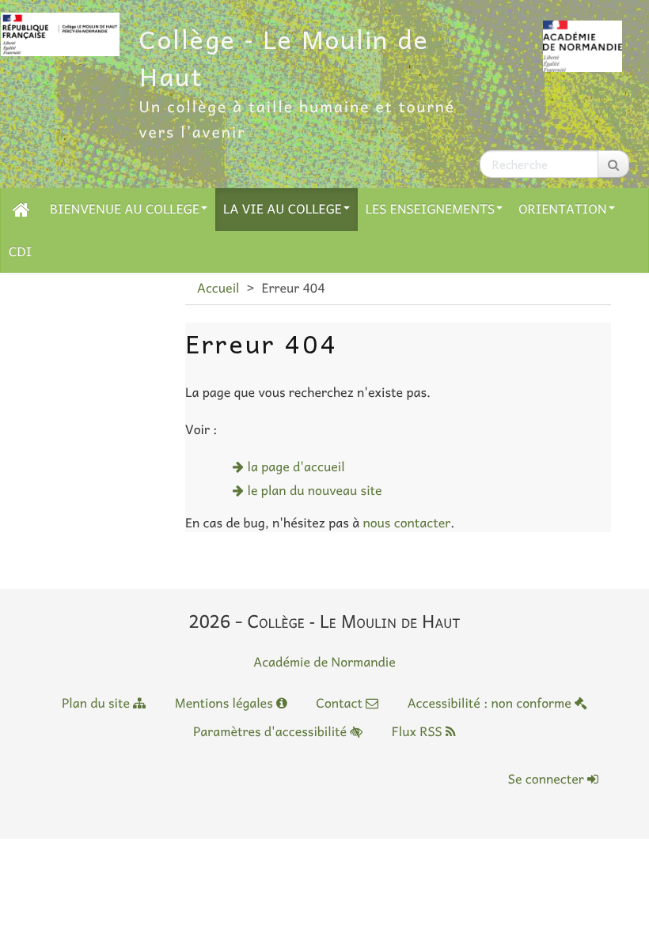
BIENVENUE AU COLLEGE (124, 208)
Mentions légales (225, 703)
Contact (341, 703)
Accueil (218, 288)
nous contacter (406, 522)
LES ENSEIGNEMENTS (430, 208)
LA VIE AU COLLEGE (282, 208)
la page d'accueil (296, 466)
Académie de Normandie (324, 662)
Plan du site (97, 703)
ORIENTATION (562, 208)
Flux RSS (419, 731)
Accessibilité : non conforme (491, 703)
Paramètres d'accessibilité (271, 731)
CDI (20, 251)
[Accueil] (21, 209)
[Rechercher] (613, 164)
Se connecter (547, 779)
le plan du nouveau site (315, 490)
